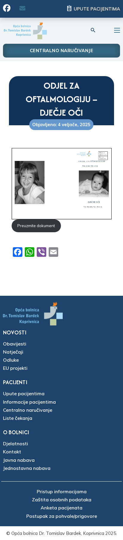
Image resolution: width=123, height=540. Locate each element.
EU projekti (15, 368)
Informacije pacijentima (29, 402)
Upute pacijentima (97, 9)
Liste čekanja (17, 418)
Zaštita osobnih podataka (61, 500)
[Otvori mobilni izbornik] (117, 30)
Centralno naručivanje (61, 50)
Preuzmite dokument (36, 225)
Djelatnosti (15, 444)
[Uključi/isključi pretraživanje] (93, 30)
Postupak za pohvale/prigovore (61, 516)
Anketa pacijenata (61, 508)
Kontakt (12, 452)
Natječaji (13, 352)
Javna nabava (19, 460)
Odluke (11, 360)
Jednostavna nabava (26, 468)
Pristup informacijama (62, 491)
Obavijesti (14, 344)
